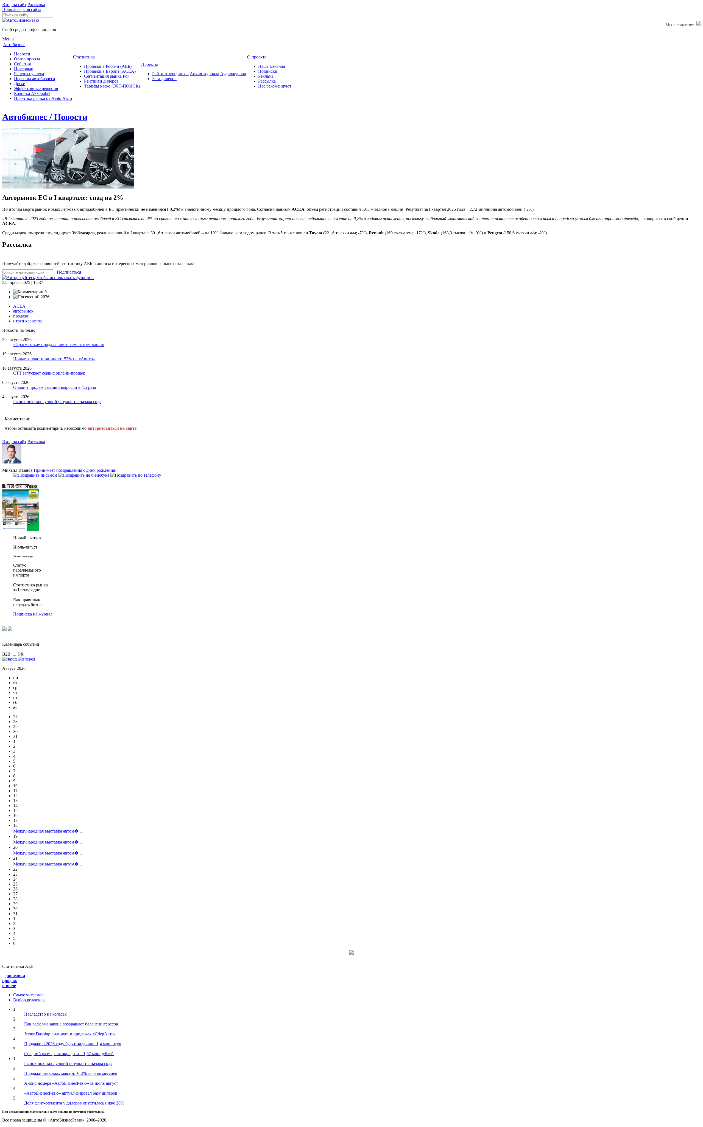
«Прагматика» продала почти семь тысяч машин (58, 344)
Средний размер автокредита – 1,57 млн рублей (69, 1053)
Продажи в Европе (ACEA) (110, 71)
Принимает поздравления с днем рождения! (75, 470)
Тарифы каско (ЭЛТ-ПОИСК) (112, 86)
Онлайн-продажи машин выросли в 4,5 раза (54, 387)
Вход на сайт (14, 4)
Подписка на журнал (32, 614)
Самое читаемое (28, 995)
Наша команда (271, 66)
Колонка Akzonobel (32, 93)
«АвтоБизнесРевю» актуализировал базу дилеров (70, 1093)
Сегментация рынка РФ (106, 76)
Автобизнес (14, 44)
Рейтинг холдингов (170, 73)
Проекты (149, 64)
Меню (8, 38)
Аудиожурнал (233, 73)
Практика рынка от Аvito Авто (43, 98)
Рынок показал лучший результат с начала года (57, 401)
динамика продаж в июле (13, 980)
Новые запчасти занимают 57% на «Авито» (54, 358)
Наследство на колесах (45, 1014)
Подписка (267, 71)
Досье (19, 83)
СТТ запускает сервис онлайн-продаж (49, 373)
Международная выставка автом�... (47, 831)
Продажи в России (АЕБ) (108, 66)
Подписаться (69, 272)
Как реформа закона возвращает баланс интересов (71, 1024)
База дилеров (164, 78)
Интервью (23, 68)
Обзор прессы (27, 59)
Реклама (266, 76)
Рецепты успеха (29, 73)
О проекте (256, 57)
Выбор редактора (29, 999)
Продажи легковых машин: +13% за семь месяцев (70, 1073)
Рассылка (36, 4)
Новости (22, 54)
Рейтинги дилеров (101, 81)
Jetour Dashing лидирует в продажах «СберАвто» (70, 1034)
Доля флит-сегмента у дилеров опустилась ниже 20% (74, 1103)
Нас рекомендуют (274, 86)
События (22, 63)
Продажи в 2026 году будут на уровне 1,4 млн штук (72, 1043)
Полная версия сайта (21, 9)
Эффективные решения (36, 88)
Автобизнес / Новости (44, 117)
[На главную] (20, 20)
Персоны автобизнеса (34, 78)
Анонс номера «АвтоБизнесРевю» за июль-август (71, 1083)
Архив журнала (204, 73)
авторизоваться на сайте (112, 428)
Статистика (84, 57)
